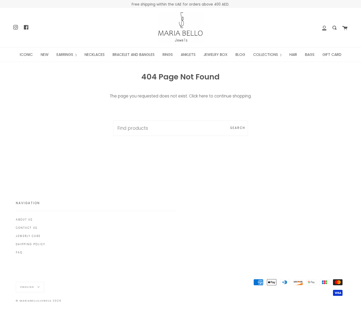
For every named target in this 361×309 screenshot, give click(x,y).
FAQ (19, 252)
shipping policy (30, 244)
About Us (24, 219)
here (203, 96)
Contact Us (26, 228)
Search (237, 128)
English (27, 287)
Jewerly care (28, 236)
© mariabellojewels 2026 (38, 300)
